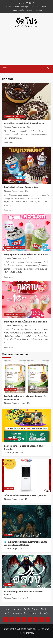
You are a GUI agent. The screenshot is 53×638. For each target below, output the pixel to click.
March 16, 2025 (19, 598)
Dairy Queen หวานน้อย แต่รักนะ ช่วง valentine (26, 254)
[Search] (48, 68)
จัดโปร (26, 21)
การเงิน (44, 6)
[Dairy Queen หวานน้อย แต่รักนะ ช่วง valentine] (26, 232)
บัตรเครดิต (38, 10)
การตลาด (29, 10)
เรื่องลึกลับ (8, 535)
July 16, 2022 (19, 191)
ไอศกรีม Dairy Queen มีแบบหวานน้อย (21, 187)
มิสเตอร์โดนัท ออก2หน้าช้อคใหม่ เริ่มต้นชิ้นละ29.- (24, 123)
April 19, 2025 (19, 499)
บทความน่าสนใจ (18, 10)
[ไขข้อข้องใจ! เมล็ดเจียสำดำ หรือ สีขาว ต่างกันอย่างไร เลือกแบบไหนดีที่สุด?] (26, 376)
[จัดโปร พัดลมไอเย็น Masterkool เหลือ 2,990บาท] (26, 475)
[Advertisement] (26, 48)
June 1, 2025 (19, 453)
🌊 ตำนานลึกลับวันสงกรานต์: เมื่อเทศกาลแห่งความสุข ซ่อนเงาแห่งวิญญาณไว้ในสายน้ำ (25, 544)
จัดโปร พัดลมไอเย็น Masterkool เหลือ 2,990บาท (25, 495)
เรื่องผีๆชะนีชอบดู (27, 6)
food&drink (9, 116)
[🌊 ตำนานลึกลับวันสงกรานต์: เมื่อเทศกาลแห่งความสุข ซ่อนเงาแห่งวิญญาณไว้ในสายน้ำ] (26, 521)
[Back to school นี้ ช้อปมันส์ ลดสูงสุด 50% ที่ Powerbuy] (26, 425)
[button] (5, 68)
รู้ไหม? (38, 6)
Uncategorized (10, 389)
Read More (8, 143)
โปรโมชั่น (16, 6)
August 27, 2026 (20, 403)
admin (8, 127)
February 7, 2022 (20, 258)
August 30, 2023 (20, 127)
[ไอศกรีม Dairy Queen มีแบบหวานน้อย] (26, 165)
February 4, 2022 (20, 325)
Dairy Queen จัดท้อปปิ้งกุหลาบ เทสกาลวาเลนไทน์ (25, 322)
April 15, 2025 (19, 549)
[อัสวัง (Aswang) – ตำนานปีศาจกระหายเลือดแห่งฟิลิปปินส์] (26, 571)
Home (8, 6)
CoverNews (43, 629)
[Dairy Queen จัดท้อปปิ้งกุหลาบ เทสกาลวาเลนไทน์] (26, 299)
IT (5, 439)
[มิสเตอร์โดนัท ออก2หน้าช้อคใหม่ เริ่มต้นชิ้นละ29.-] (26, 101)
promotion (20, 116)
